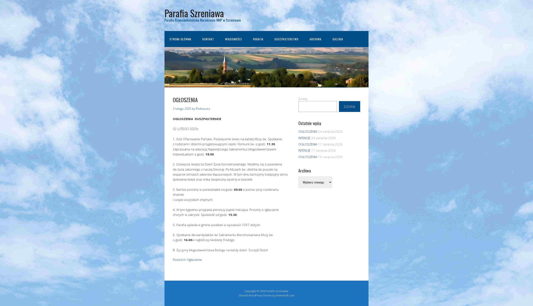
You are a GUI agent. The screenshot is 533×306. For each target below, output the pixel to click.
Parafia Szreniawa (194, 13)
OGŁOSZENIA (307, 131)
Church (243, 295)
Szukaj (302, 99)
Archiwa (315, 39)
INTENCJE (304, 138)
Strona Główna (180, 39)
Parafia (258, 39)
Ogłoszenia (194, 260)
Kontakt (208, 39)
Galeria (338, 39)
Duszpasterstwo (286, 39)
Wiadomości (233, 39)
